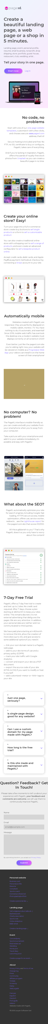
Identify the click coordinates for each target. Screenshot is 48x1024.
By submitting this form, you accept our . (22, 857)
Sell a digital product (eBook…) (21, 911)
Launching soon (16, 954)
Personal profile (16, 884)
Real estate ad (15, 943)
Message (8, 832)
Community (14, 976)
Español (13, 996)
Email (6, 822)
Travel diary (14, 951)
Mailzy (12, 986)
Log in (27, 71)
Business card (15, 881)
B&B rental (14, 924)
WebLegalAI (14, 988)
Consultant (14, 889)
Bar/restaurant (15, 914)
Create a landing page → (19, 928)
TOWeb (12, 981)
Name (6, 812)
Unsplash (21, 158)
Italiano (12, 1003)
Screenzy (13, 983)
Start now (13, 71)
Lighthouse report (32, 521)
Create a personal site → (19, 901)
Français (13, 993)
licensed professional (18, 894)
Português (14, 1001)
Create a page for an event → (21, 958)
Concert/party (15, 938)
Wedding (13, 946)
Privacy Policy (36, 857)
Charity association (17, 916)
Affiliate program (16, 978)
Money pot (14, 948)
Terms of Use (28, 968)
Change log (14, 971)
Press (12, 973)
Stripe (19, 263)
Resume (13, 886)
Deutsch (13, 998)
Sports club (14, 919)
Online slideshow (16, 921)
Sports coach (15, 891)
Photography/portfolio (18, 896)
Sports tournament (17, 941)
